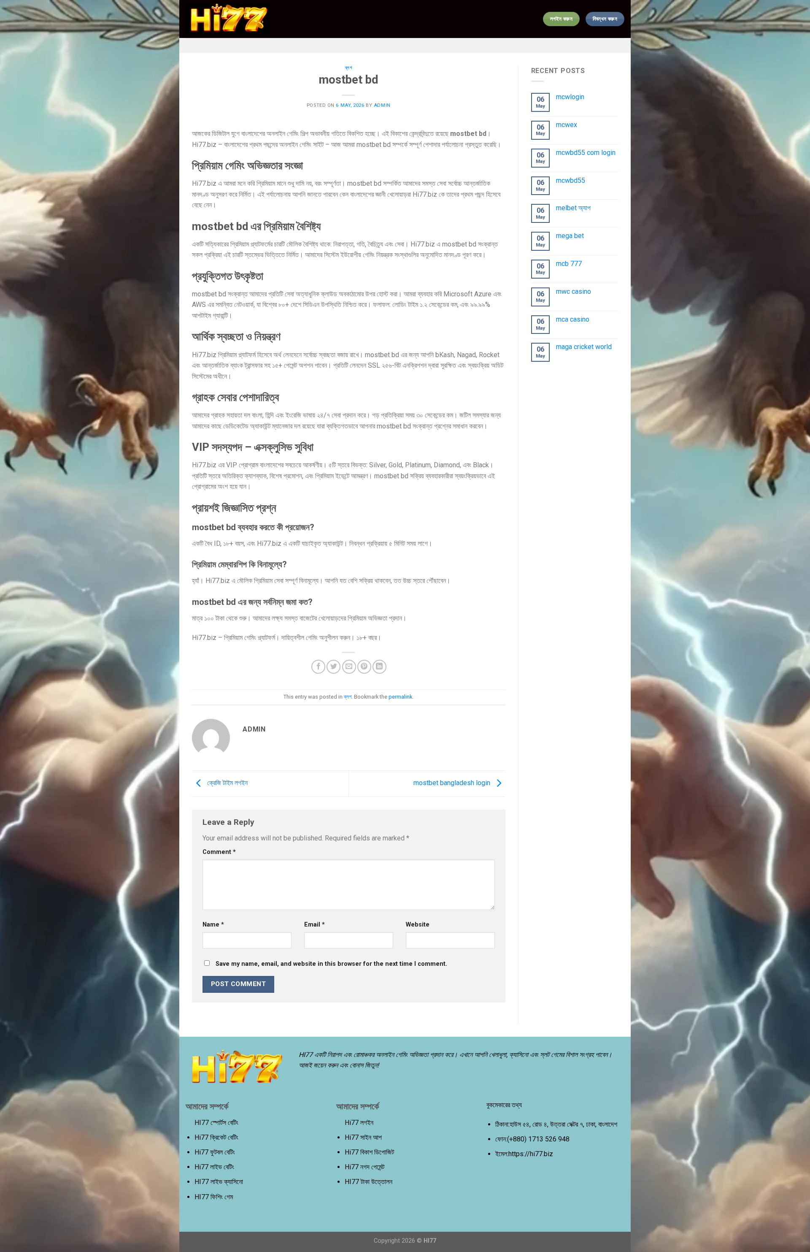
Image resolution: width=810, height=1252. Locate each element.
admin (382, 105)
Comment (219, 852)
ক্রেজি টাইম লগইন (226, 783)
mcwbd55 (570, 180)
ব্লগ (348, 67)
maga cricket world (584, 347)
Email (314, 924)
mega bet (570, 236)
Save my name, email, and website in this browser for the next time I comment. (331, 963)
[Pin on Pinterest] (364, 667)
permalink (400, 697)
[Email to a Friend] (349, 667)
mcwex (566, 125)
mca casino (572, 319)
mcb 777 (569, 264)
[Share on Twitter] (333, 667)
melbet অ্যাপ (573, 208)
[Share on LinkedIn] (379, 667)
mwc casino (573, 291)
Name (213, 924)
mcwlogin (570, 97)
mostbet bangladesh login (452, 783)
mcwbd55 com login (586, 153)
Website (417, 924)
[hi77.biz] (228, 19)
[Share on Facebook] (318, 667)
